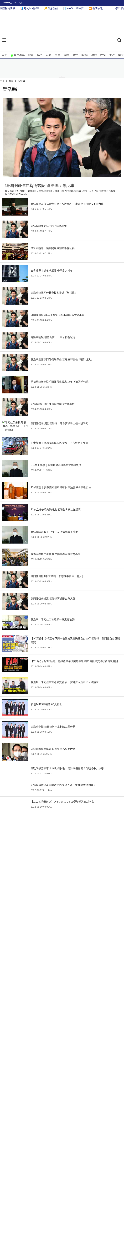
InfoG (84, 55)
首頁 (4, 55)
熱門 (39, 55)
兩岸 (57, 55)
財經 (75, 55)
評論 (103, 55)
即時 (31, 55)
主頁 (2, 81)
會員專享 (19, 55)
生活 (112, 55)
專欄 (94, 55)
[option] (62, 137)
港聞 (48, 55)
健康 (121, 55)
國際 (66, 55)
